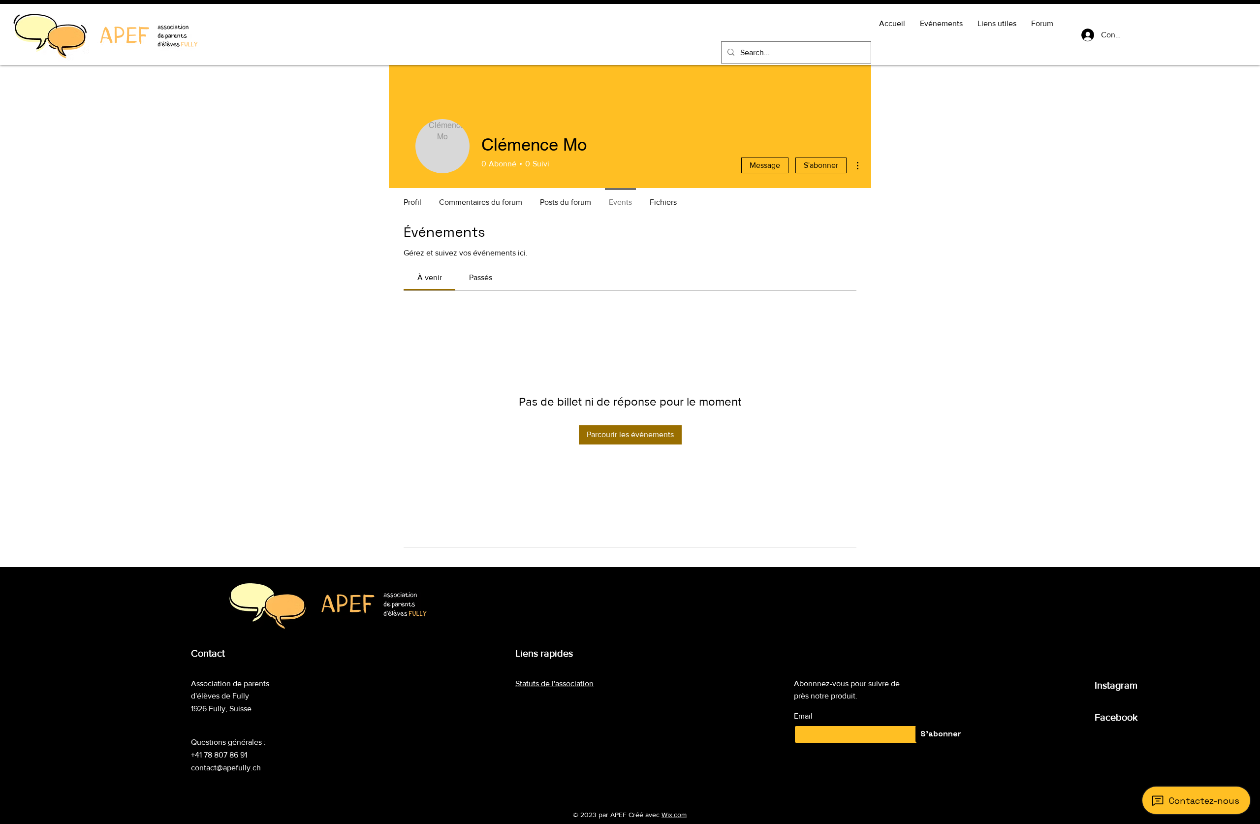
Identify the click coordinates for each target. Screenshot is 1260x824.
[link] (429, 277)
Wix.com (674, 815)
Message (765, 165)
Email (803, 716)
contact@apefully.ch (226, 767)
